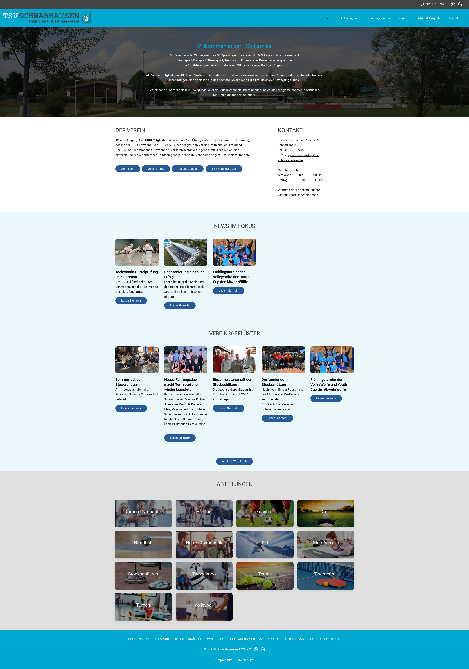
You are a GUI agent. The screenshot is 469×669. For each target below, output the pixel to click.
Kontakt (454, 18)
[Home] (47, 18)
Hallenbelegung (188, 168)
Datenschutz (244, 660)
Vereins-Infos (155, 168)
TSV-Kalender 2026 (224, 168)
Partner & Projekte (428, 18)
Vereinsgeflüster (379, 18)
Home (328, 18)
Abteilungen (348, 18)
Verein (402, 18)
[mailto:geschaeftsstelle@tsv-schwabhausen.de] (460, 4)
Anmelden (127, 168)
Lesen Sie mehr (131, 300)
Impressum (224, 660)
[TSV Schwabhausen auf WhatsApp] (454, 4)
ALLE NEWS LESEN (234, 461)
